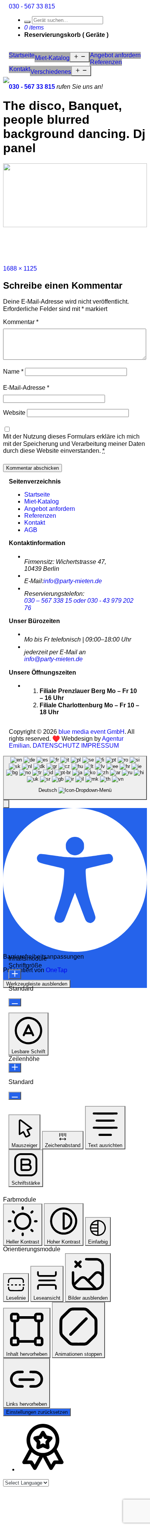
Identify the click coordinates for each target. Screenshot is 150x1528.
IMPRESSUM (100, 745)
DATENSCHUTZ (56, 745)
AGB (30, 530)
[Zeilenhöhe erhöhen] (14, 1067)
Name (13, 371)
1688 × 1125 (20, 268)
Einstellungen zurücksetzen (37, 1412)
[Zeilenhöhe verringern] (14, 1096)
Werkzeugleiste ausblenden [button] (36, 984)
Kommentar (20, 322)
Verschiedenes (50, 71)
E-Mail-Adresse (26, 387)
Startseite (22, 55)
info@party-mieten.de (72, 581)
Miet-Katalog (52, 58)
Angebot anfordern (115, 55)
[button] (6, 804)
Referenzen (106, 62)
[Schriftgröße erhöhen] (14, 974)
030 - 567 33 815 (32, 6)
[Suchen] (27, 22)
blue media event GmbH (91, 731)
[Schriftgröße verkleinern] (14, 1002)
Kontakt (19, 69)
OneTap (56, 970)
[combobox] (75, 778)
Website (14, 412)
